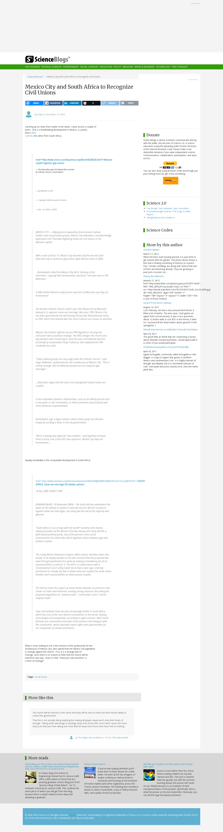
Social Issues (41, 676)
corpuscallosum (35, 76)
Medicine (128, 67)
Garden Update (151, 249)
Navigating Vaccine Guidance (161, 217)
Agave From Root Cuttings (157, 302)
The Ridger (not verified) (89, 737)
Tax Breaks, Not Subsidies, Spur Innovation (168, 208)
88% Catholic (30, 134)
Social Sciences (89, 67)
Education (106, 67)
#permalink (122, 737)
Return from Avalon (94, 764)
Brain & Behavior (144, 67)
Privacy (72, 814)
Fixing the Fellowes (153, 276)
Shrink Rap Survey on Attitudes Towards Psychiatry (170, 329)
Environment (71, 67)
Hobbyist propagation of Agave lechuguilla (166, 347)
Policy (117, 67)
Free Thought (180, 67)
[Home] (54, 59)
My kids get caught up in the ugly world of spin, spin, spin (168, 765)
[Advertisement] (111, 26)
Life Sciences (32, 67)
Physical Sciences (51, 67)
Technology (163, 67)
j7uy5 (39, 114)
